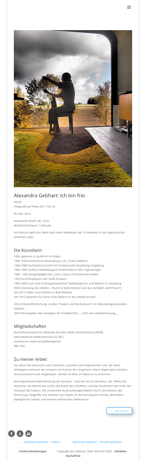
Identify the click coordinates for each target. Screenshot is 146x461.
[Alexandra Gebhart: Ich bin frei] (73, 187)
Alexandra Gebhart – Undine (40, 442)
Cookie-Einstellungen (33, 451)
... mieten (119, 410)
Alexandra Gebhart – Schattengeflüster (99, 442)
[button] (11, 433)
